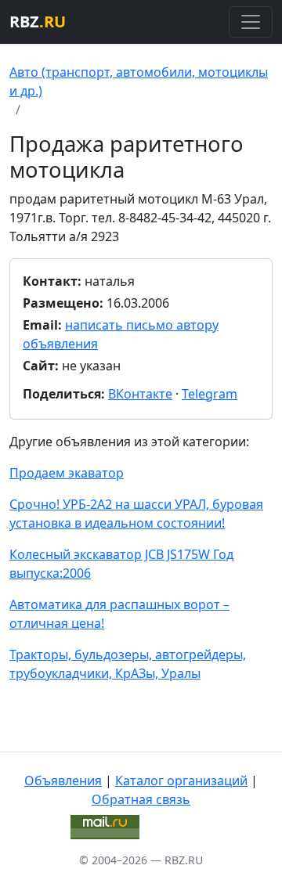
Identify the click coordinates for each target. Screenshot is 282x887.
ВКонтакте (140, 393)
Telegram (209, 393)
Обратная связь (141, 799)
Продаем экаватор (66, 472)
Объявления (63, 780)
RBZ (37, 21)
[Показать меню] (251, 22)
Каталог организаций (181, 780)
